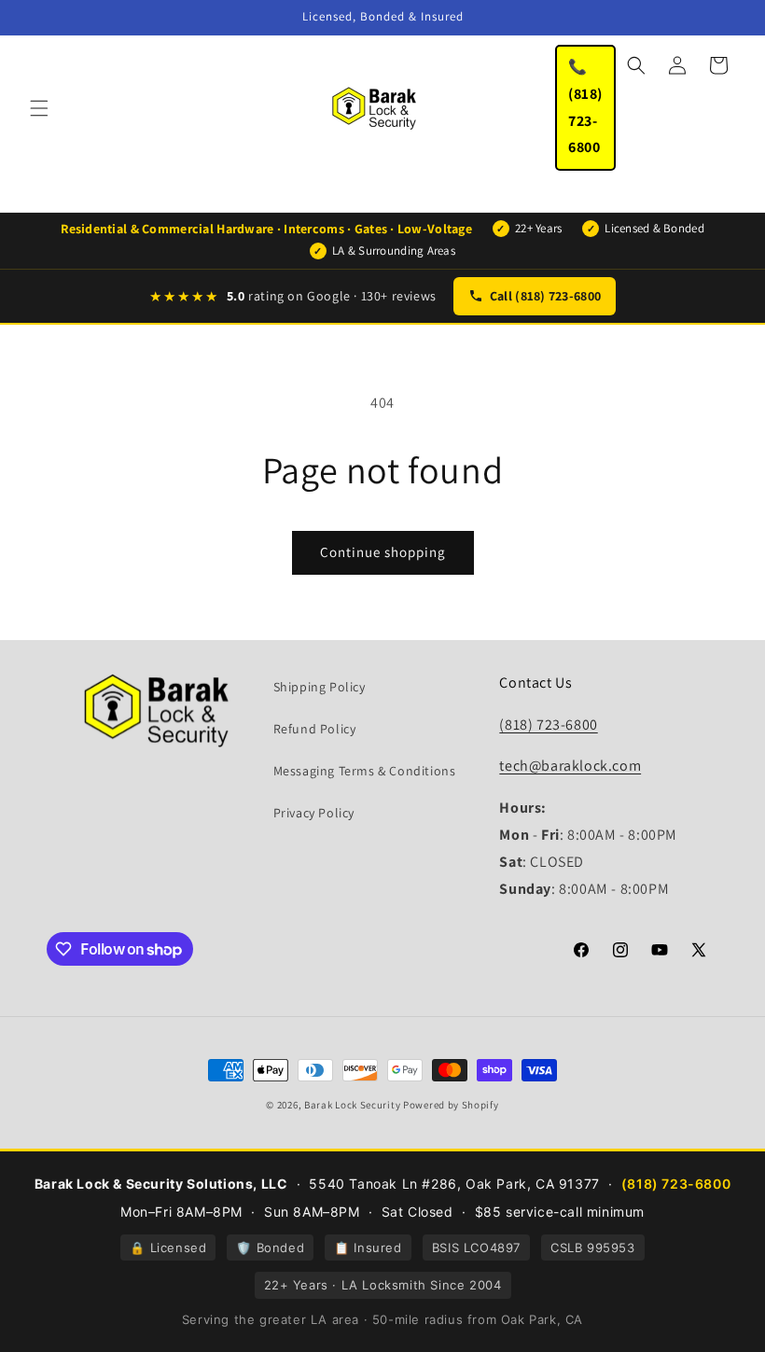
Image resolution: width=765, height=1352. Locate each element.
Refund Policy (314, 728)
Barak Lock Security (352, 1104)
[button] (39, 108)
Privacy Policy (314, 812)
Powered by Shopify (451, 1104)
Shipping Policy (319, 686)
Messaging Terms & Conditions (364, 770)
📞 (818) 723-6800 (585, 107)
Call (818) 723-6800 (545, 295)
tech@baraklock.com (570, 765)
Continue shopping (383, 552)
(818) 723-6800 (548, 724)
